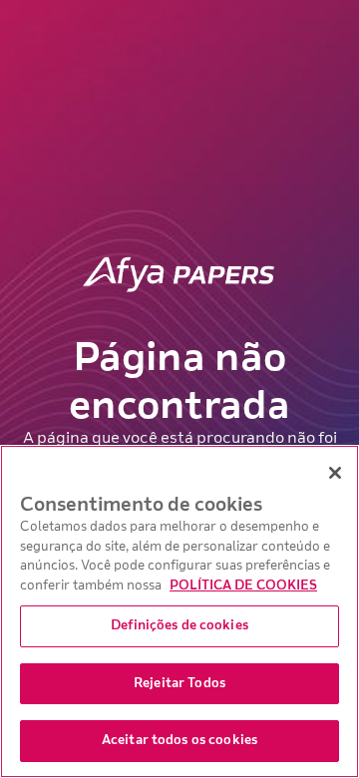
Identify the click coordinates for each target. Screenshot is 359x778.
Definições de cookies (179, 625)
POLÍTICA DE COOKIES (243, 585)
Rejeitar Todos (179, 683)
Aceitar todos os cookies (179, 740)
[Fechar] (335, 473)
